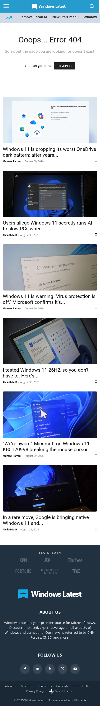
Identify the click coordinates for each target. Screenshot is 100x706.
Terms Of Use (82, 686)
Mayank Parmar (12, 161)
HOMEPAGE (64, 66)
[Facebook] (25, 669)
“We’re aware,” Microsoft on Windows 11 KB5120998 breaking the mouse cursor (46, 446)
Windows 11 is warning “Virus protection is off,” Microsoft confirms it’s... (49, 299)
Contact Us (45, 686)
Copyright (62, 686)
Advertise (27, 686)
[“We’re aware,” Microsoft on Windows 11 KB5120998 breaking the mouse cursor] (50, 414)
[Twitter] (62, 669)
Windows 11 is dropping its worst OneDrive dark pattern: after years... (49, 152)
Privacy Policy (35, 691)
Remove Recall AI (33, 17)
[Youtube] (75, 669)
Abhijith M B (10, 235)
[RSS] (50, 669)
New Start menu (65, 17)
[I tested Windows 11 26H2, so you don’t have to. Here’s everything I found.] (50, 341)
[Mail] (37, 669)
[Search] (92, 6)
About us (11, 686)
